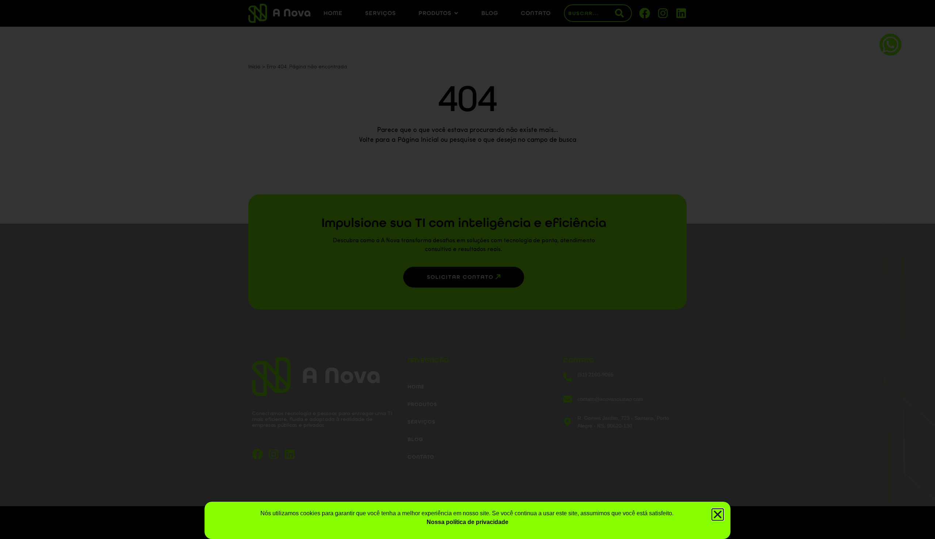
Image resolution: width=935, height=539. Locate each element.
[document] (467, 269)
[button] (717, 514)
